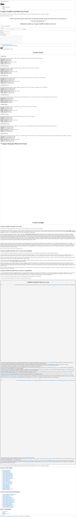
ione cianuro (37, 458)
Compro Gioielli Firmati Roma (7, 476)
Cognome (24, 29)
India (39, 284)
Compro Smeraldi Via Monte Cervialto (8, 499)
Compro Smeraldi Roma (6, 486)
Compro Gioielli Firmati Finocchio (8, 504)
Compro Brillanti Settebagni (7, 496)
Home (3, 6)
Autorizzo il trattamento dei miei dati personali (9, 45)
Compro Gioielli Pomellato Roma (7, 478)
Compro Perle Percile (5, 495)
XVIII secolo (5, 369)
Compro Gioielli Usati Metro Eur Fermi (6, 465)
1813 (11, 376)
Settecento (4, 372)
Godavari (63, 284)
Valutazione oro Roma (6, 489)
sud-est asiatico (36, 372)
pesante (71, 380)
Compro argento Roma (6, 7)
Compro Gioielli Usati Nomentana (8, 497)
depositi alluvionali (51, 284)
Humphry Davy (15, 376)
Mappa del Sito (4, 511)
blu (27, 457)
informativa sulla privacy (8, 44)
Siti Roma (16, 516)
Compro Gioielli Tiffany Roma (7, 481)
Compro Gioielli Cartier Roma (7, 474)
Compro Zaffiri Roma (6, 487)
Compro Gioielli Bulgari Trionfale (8, 502)
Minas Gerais (44, 369)
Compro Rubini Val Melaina (7, 503)
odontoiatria (32, 461)
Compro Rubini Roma (6, 485)
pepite (2, 459)
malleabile (2, 457)
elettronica (40, 461)
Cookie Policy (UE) (5, 513)
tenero (69, 380)
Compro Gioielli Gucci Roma (7, 477)
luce (30, 457)
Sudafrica (70, 372)
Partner (3, 514)
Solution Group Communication (24, 516)
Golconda (8, 365)
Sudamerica (63, 369)
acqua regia (30, 458)
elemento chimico (22, 380)
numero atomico (29, 380)
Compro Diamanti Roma (4, 1)
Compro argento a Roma (6, 470)
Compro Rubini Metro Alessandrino (8, 506)
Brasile (65, 372)
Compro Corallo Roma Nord (7, 505)
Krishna (59, 284)
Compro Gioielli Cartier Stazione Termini (9, 494)
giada (45, 367)
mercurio (43, 458)
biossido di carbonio (68, 376)
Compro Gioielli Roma (6, 479)
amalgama (49, 458)
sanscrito (47, 362)
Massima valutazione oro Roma (7, 488)
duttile (74, 380)
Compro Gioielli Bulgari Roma (7, 473)
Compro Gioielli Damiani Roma (7, 475)
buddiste (70, 362)
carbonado (7, 370)
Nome (12, 29)
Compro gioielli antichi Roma (7, 472)
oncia (62, 461)
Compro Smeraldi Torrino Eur (7, 498)
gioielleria (28, 461)
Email (1, 30)
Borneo (17, 372)
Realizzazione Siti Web (11, 516)
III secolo (16, 364)
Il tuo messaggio (3, 34)
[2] (52, 460)
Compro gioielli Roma (6, 480)
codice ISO (46, 461)
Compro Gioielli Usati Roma (7, 482)
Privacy (3, 512)
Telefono (2, 32)
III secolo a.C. (55, 367)
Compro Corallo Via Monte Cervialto (8, 501)
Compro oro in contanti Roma (7, 483)
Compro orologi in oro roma (7, 484)
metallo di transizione (63, 380)
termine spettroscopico (52, 380)
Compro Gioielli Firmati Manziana (8, 500)
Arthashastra (52, 362)
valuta (52, 461)
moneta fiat (29, 460)
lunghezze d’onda (22, 457)
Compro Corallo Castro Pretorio (7, 507)
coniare (14, 460)
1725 (67, 372)
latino (42, 380)
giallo (8, 457)
